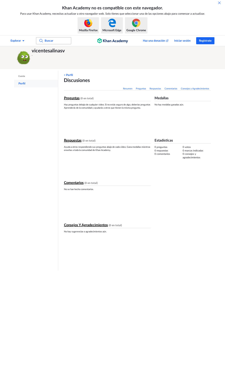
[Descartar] (219, 3)
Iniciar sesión (182, 40)
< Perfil (68, 75)
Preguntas (141, 89)
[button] (24, 57)
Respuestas (155, 89)
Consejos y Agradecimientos (195, 89)
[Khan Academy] (112, 40)
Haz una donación (154, 40)
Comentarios (171, 89)
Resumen (127, 89)
